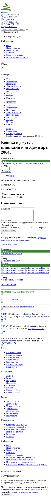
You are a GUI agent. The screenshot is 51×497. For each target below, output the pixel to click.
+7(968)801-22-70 (31, 316)
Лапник (9, 376)
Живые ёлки (11, 81)
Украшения (11, 385)
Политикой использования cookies (22, 492)
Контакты (10, 53)
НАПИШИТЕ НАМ (10, 307)
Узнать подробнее (9, 244)
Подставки (11, 84)
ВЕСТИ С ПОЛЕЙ (9, 299)
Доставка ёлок (12, 401)
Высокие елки (12, 362)
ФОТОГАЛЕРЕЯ (8, 284)
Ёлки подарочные (14, 355)
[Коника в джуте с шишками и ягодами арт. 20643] (24, 163)
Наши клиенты (13, 48)
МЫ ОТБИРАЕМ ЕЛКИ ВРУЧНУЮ (17, 292)
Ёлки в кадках (12, 357)
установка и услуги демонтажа (15, 240)
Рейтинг (4, 228)
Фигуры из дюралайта (16, 427)
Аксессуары (11, 91)
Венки (9, 378)
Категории (11, 103)
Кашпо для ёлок (13, 392)
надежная (42, 237)
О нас (8, 45)
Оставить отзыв (8, 230)
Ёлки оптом (11, 367)
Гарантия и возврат (15, 55)
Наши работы (12, 50)
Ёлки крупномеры (14, 364)
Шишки (9, 388)
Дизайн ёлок (12, 408)
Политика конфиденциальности (20, 457)
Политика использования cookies (21, 462)
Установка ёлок (13, 406)
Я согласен (6, 495)
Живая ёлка (6, 12)
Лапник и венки (13, 86)
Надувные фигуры (14, 432)
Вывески (10, 436)
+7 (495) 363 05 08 (9, 17)
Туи (8, 79)
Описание (10, 176)
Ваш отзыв (6, 220)
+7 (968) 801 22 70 (9, 26)
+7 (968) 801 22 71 (9, 22)
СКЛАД (4, 326)
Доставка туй (12, 404)
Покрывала (11, 383)
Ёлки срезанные (13, 352)
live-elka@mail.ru (27, 307)
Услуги (9, 93)
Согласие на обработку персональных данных (26, 464)
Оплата (9, 96)
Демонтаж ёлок (13, 411)
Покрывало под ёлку (10, 261)
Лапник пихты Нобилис (12, 280)
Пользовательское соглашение (19, 460)
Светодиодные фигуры (16, 425)
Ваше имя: (5, 209)
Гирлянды (10, 434)
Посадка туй (11, 416)
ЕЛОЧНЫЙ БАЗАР (10, 338)
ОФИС (4, 314)
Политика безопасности (17, 57)
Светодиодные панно (16, 429)
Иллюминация (12, 88)
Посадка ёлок (12, 413)
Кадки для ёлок (13, 390)
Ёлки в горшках (13, 360)
